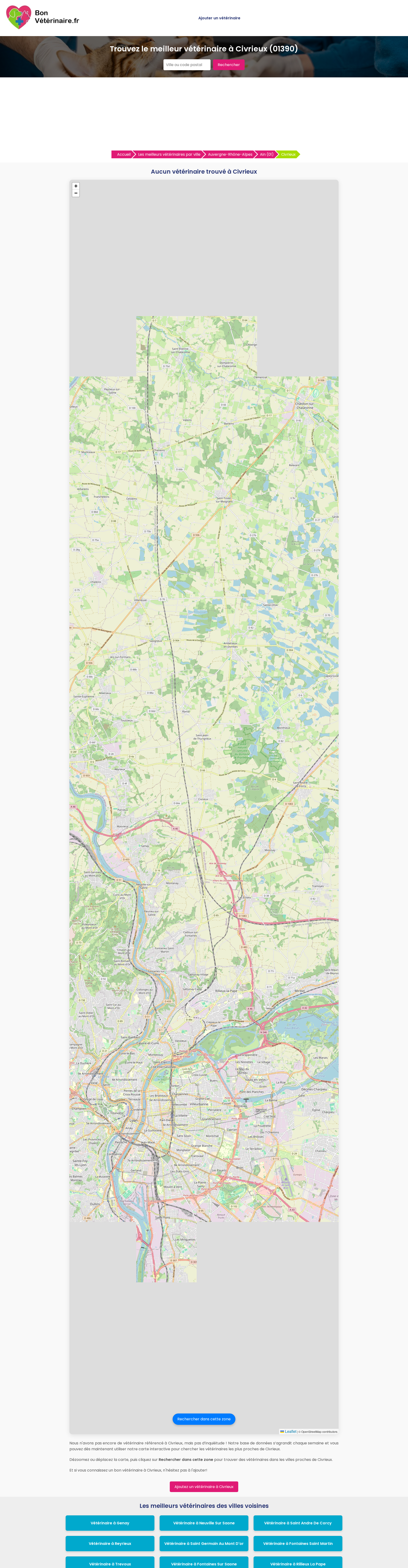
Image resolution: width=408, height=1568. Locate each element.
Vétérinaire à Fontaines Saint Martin (298, 1543)
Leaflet (290, 1431)
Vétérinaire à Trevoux (110, 1564)
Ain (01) (267, 154)
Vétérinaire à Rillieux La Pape (298, 1564)
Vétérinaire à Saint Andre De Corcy (298, 1523)
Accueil (124, 154)
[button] (75, 186)
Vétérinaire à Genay (110, 1523)
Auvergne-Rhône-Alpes (230, 154)
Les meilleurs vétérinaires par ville (169, 154)
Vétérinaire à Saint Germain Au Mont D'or (204, 1543)
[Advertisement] (204, 115)
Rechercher (229, 64)
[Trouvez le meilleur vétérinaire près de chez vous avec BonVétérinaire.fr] (44, 28)
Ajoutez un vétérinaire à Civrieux (204, 1486)
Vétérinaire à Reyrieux (110, 1543)
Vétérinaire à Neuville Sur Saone (204, 1523)
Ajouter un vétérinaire (219, 18)
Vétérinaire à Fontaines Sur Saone (204, 1564)
